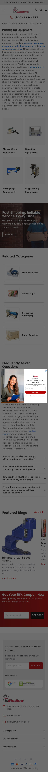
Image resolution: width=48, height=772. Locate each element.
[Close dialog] (46, 371)
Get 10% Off (35, 392)
